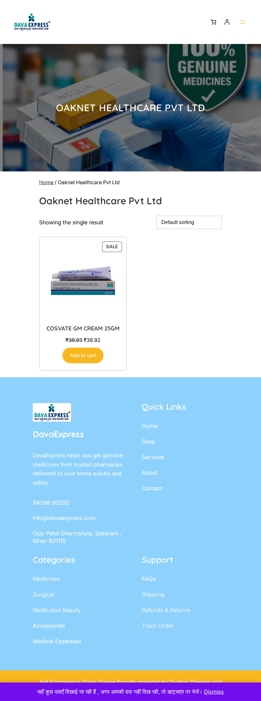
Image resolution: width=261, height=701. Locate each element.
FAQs (149, 578)
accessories (49, 625)
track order (158, 625)
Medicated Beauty (57, 610)
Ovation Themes (190, 682)
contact (152, 488)
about (150, 472)
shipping (153, 594)
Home (46, 182)
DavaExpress (58, 434)
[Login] (227, 22)
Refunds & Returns (166, 610)
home (150, 426)
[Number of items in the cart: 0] (213, 22)
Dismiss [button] (214, 692)
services (153, 457)
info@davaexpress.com (64, 518)
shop (148, 441)
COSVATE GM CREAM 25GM (83, 328)
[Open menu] (242, 22)
